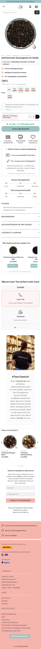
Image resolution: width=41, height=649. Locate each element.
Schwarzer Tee (15, 55)
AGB (3, 617)
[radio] (9, 89)
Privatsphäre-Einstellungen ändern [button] (14, 625)
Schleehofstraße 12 (8, 579)
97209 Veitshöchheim (9, 582)
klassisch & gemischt (26, 55)
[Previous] (1, 446)
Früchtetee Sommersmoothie (26, 454)
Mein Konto (5, 598)
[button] (3, 6)
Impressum (5, 619)
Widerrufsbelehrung (8, 614)
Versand (4, 601)
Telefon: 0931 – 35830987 (10, 588)
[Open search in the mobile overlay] (20, 12)
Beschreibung (7, 216)
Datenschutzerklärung (20, 512)
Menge (3, 92)
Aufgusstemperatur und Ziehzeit (16, 224)
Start (2, 55)
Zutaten (5, 203)
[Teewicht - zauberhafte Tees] (20, 6)
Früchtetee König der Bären (8, 454)
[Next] (37, 446)
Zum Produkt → (13, 265)
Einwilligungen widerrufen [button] (10, 631)
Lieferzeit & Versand (11, 232)
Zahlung (4, 603)
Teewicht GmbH (7, 576)
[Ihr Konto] (30, 6)
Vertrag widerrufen (19, 636)
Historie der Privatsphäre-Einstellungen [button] (16, 628)
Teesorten (8, 55)
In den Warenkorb (20, 129)
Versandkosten (22, 84)
